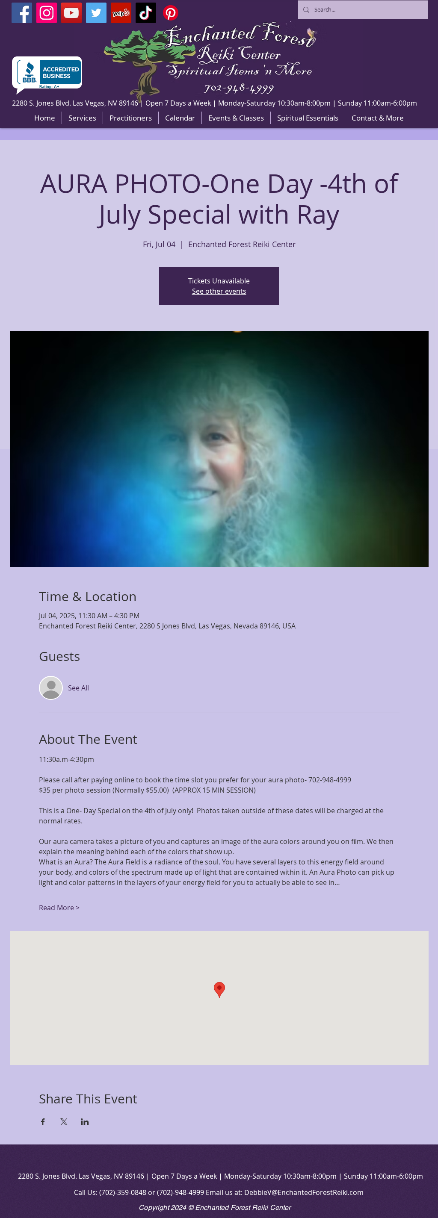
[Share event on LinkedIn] (85, 1121)
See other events (219, 291)
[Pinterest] (170, 13)
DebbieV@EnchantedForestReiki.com (304, 1192)
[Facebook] (22, 13)
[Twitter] (96, 13)
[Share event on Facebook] (43, 1121)
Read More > (59, 907)
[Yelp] (121, 13)
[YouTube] (71, 13)
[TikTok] (146, 13)
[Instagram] (46, 13)
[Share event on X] (64, 1121)
